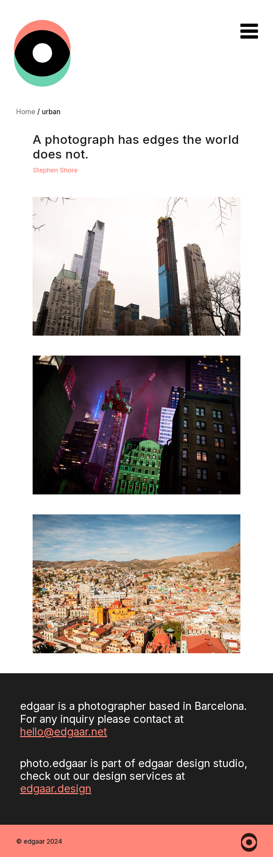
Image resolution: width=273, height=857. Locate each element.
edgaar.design (55, 788)
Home (25, 112)
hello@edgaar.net (63, 731)
